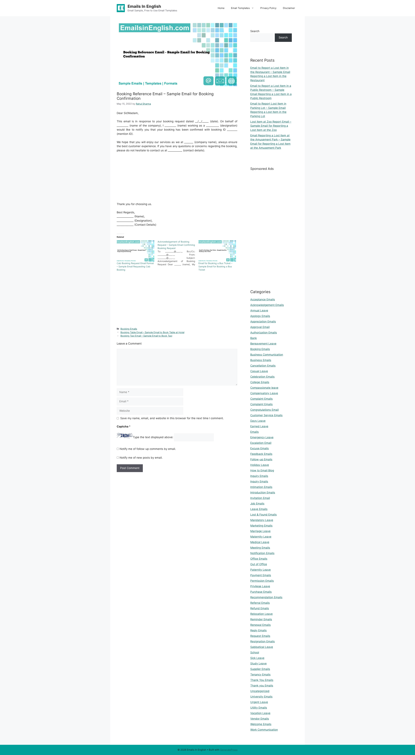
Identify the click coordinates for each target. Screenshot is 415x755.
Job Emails (257, 503)
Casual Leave (259, 371)
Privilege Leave (260, 586)
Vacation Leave (260, 713)
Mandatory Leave (261, 520)
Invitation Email (260, 498)
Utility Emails (258, 707)
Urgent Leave (259, 702)
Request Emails (260, 636)
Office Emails (258, 558)
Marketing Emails (261, 525)
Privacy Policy (268, 8)
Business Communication (266, 354)
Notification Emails (262, 553)
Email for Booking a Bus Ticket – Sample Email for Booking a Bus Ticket (215, 266)
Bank (253, 338)
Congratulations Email (264, 409)
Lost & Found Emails (263, 514)
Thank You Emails (261, 680)
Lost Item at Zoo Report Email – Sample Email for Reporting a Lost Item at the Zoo (270, 126)
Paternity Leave (260, 569)
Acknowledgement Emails (267, 305)
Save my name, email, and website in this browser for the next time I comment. (172, 418)
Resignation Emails (262, 641)
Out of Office (258, 564)
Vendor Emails (259, 718)
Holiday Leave (259, 465)
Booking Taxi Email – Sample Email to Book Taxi (146, 335)
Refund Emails (259, 608)
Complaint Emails (261, 398)
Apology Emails (260, 316)
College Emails (259, 382)
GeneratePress (228, 749)
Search (254, 31)
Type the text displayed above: (153, 437)
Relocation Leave (261, 613)
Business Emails (260, 360)
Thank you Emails (261, 685)
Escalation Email (260, 442)
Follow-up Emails (261, 459)
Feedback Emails (261, 454)
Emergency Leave (261, 437)
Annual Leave (259, 310)
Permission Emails (262, 580)
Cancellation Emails (263, 365)
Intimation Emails (261, 487)
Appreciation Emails (263, 321)
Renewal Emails (260, 625)
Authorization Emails (263, 332)
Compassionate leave (264, 387)
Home (221, 8)
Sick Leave (257, 658)
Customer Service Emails (266, 415)
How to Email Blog (262, 470)
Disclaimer (289, 8)
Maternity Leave (260, 536)
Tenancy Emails (260, 674)
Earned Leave (259, 426)
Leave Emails (258, 509)
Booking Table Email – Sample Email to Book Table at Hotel (152, 332)
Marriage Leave (260, 531)
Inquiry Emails (259, 476)
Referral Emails (260, 602)
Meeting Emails (260, 547)
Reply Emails (258, 630)
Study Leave (258, 663)
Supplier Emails (260, 669)
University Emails (261, 696)
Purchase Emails (261, 591)
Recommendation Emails (266, 597)
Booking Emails (128, 328)
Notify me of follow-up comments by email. (148, 449)
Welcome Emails (260, 724)
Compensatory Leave (264, 393)
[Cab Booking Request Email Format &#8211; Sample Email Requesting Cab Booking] (135, 251)
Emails (254, 431)
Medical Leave (259, 542)
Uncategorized (259, 691)
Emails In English (144, 6)
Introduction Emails (262, 492)
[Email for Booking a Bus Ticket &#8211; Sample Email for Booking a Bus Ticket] (217, 251)
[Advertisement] (177, 179)
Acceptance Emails (262, 299)
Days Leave (258, 420)
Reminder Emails (261, 619)
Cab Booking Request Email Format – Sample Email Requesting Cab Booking (135, 266)
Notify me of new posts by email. (141, 457)
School (254, 652)
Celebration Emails (262, 376)
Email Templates (240, 8)
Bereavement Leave (263, 343)
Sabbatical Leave (261, 647)
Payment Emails (260, 575)
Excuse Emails (259, 448)
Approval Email (260, 327)
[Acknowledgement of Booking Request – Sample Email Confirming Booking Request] (178, 253)
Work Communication (264, 729)
